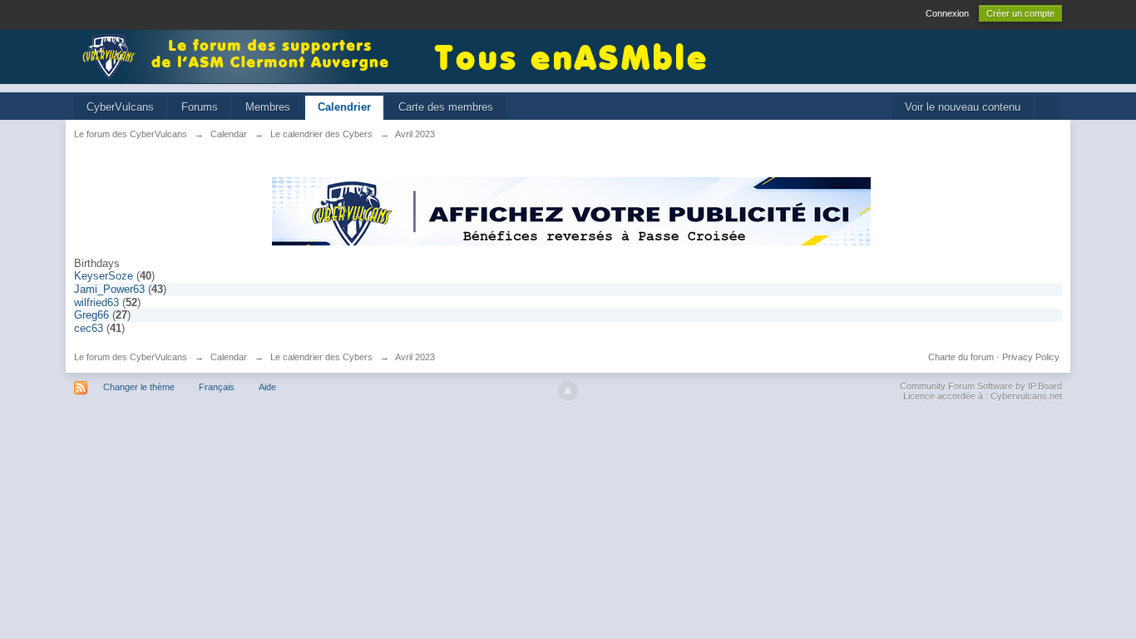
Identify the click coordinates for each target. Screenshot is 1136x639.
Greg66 (91, 315)
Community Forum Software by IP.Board (981, 386)
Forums (199, 107)
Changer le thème (139, 387)
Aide (267, 387)
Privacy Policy (1030, 357)
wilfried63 (96, 302)
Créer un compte (1020, 13)
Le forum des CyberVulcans (130, 357)
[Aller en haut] (568, 391)
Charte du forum (961, 357)
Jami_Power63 (109, 289)
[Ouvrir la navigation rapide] (1047, 108)
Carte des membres (445, 107)
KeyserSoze (103, 276)
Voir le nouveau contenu (962, 107)
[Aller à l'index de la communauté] (240, 55)
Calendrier (344, 107)
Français (217, 387)
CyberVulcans (120, 107)
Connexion (947, 13)
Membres (267, 107)
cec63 (88, 328)
